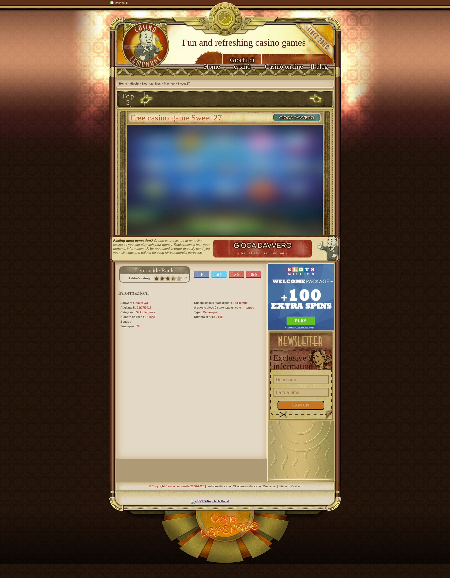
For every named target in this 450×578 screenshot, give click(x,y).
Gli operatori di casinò (247, 486)
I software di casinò (218, 486)
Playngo (169, 83)
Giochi (134, 83)
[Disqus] (191, 397)
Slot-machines (151, 83)
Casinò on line (284, 66)
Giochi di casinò (242, 63)
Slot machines (145, 312)
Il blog (319, 66)
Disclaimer (270, 486)
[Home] (141, 76)
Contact (296, 486)
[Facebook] (201, 274)
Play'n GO (141, 303)
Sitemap (284, 486)
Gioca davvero (296, 117)
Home (212, 66)
